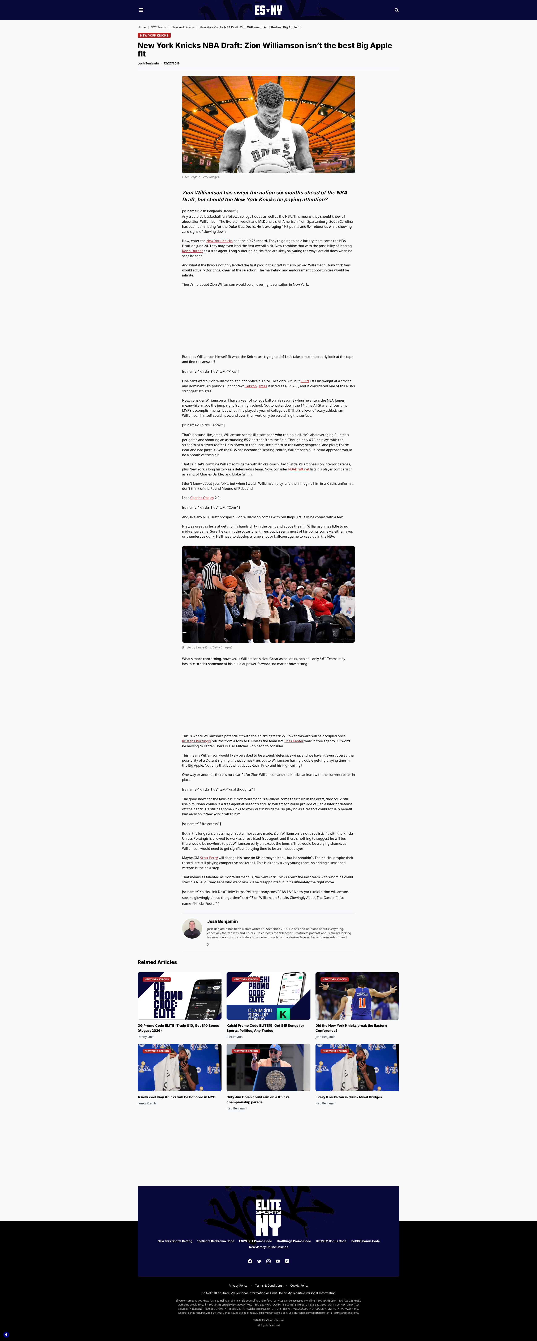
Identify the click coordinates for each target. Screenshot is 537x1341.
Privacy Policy (238, 1285)
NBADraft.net (298, 469)
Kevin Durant (192, 251)
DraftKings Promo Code (294, 1241)
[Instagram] (268, 1261)
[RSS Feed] (287, 1261)
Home (142, 27)
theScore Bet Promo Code (215, 1241)
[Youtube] (278, 1261)
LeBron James (256, 386)
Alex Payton (235, 1037)
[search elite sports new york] (396, 10)
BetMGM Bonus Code (331, 1241)
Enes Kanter (294, 741)
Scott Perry (209, 857)
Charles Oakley (202, 497)
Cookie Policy (299, 1285)
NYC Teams (159, 27)
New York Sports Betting (175, 1241)
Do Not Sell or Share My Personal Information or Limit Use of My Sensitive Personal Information (268, 1293)
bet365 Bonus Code (365, 1241)
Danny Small (146, 1037)
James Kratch (147, 1103)
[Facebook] (250, 1261)
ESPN (305, 381)
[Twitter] (259, 1261)
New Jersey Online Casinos (268, 1247)
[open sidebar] (141, 10)
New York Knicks (183, 27)
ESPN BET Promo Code (255, 1241)
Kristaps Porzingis (196, 741)
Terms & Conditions (269, 1285)
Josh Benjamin (148, 63)
